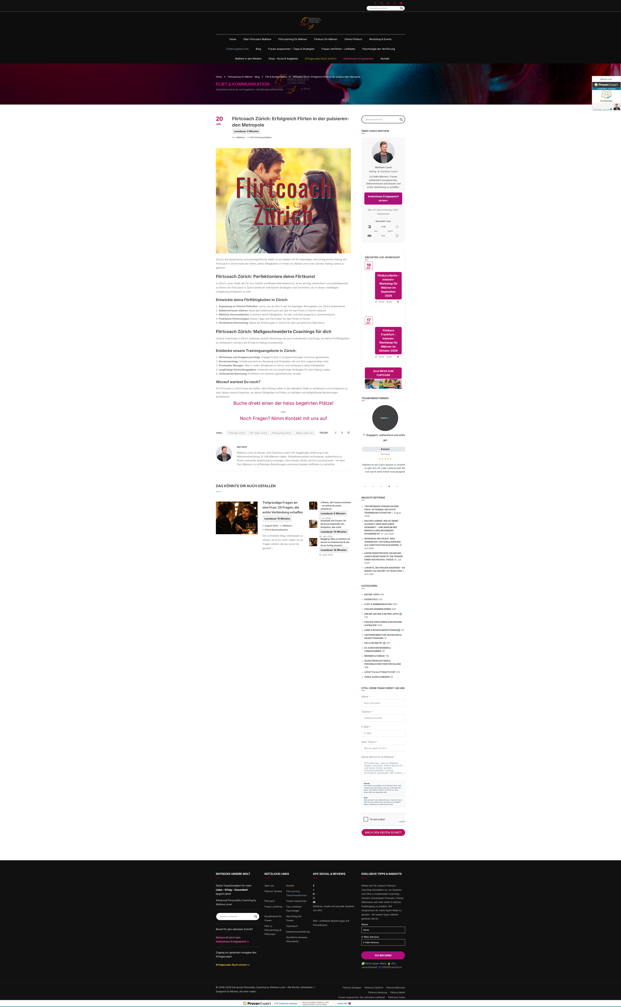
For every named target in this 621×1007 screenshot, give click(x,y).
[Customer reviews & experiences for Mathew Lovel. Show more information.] (606, 93)
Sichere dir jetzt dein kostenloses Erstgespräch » (232, 939)
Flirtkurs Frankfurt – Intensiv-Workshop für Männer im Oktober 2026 (388, 340)
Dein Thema (368, 741)
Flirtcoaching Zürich (281, 433)
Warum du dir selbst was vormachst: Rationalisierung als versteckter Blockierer (382, 541)
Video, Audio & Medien (377, 677)
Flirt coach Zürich (258, 433)
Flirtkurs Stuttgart (352, 987)
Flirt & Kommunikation (276, 76)
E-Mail (365, 726)
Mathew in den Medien (248, 58)
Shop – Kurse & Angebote (283, 58)
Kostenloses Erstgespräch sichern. (383, 198)
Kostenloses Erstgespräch (358, 58)
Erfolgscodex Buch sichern (320, 58)
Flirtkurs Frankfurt (373, 987)
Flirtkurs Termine (273, 891)
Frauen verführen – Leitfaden (338, 48)
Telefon (365, 711)
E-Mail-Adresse (370, 936)
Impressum (292, 926)
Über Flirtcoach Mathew (257, 39)
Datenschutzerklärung (298, 931)
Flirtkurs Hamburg (377, 992)
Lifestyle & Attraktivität (380, 672)
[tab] (365, 486)
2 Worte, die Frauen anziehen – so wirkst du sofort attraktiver (336, 505)
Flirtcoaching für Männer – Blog (244, 76)
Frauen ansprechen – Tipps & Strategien (291, 48)
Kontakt (385, 58)
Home (232, 39)
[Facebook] (335, 432)
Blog (258, 48)
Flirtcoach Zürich (237, 433)
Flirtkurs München (395, 987)
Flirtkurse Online (396, 997)
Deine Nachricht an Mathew (377, 756)
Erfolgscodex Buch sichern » (233, 964)
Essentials (371, 599)
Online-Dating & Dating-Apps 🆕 (383, 614)
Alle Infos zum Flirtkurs (383, 373)
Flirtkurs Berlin (397, 992)
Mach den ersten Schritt (383, 832)
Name (364, 696)
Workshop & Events (380, 39)
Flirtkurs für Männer (325, 39)
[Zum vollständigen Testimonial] (385, 418)
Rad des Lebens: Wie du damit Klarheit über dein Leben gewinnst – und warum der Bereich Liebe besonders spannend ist (381, 527)
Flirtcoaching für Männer (292, 39)
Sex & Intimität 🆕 (374, 643)
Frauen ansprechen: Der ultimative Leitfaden (361, 997)
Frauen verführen (273, 906)
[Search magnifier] (401, 8)
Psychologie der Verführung (378, 48)
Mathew (241, 137)
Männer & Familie (374, 656)
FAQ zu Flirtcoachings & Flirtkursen (272, 930)
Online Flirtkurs (353, 39)
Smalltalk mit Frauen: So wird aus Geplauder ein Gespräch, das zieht (333, 523)
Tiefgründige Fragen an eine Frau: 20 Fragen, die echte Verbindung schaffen (282, 507)
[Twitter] (342, 432)
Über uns (269, 885)
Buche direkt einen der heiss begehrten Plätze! (283, 403)
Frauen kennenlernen (377, 609)
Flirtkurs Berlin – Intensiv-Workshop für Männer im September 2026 (388, 285)
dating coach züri (304, 433)
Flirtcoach (269, 901)
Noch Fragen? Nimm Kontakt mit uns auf (283, 418)
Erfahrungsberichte (237, 48)
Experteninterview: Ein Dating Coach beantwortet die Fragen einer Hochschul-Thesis (383, 556)
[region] (383, 447)
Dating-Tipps (372, 594)
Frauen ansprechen (296, 901)
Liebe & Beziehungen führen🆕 (382, 630)
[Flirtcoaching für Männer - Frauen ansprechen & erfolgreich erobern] (310, 23)
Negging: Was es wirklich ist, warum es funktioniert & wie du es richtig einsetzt (335, 542)
